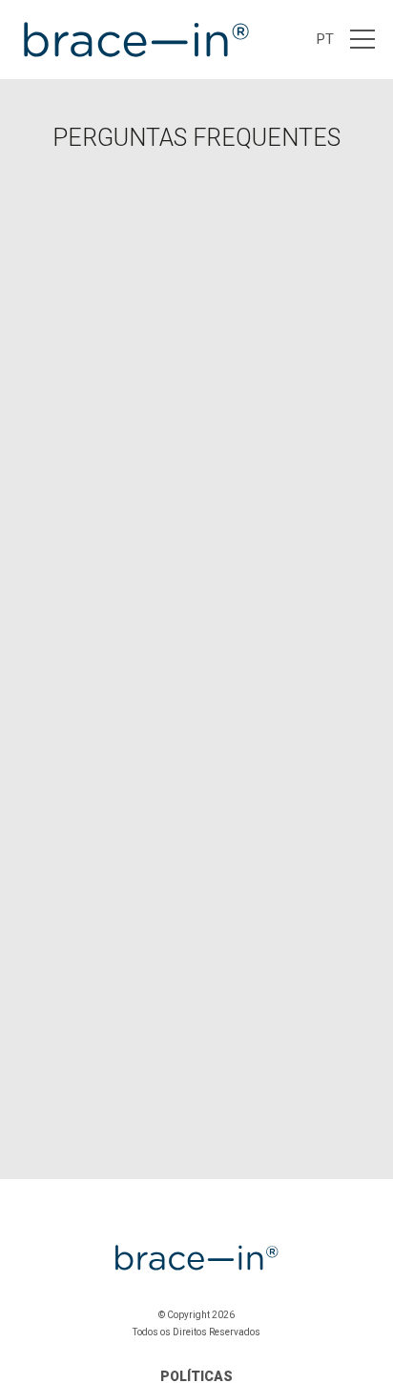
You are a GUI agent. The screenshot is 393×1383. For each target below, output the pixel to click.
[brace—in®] (134, 39)
